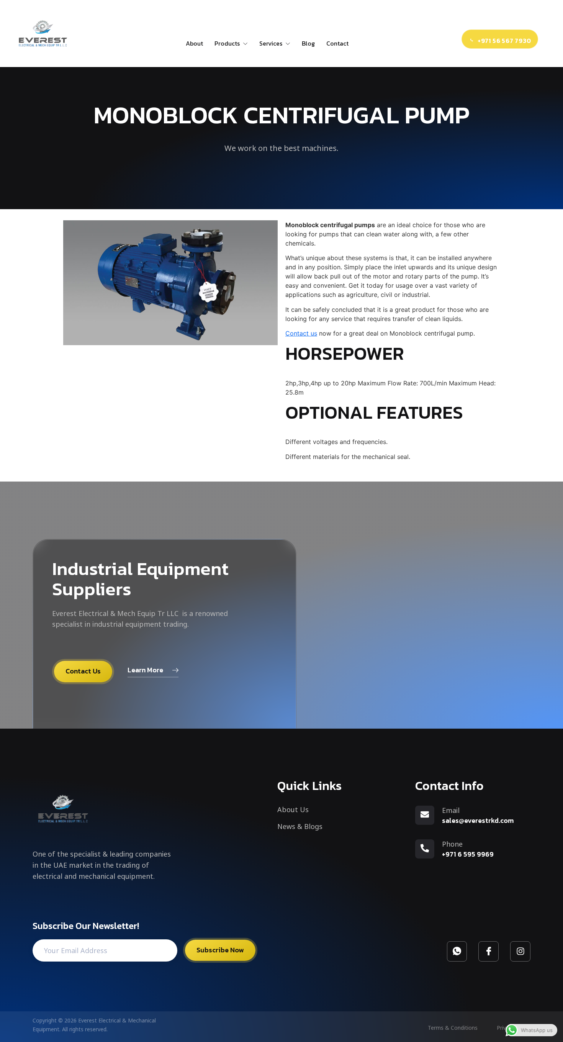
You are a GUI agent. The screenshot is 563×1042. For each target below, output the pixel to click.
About (194, 43)
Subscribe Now (220, 950)
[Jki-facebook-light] (488, 951)
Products (227, 43)
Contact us (301, 333)
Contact (337, 43)
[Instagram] (520, 951)
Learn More (145, 670)
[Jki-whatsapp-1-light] (457, 951)
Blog (308, 43)
